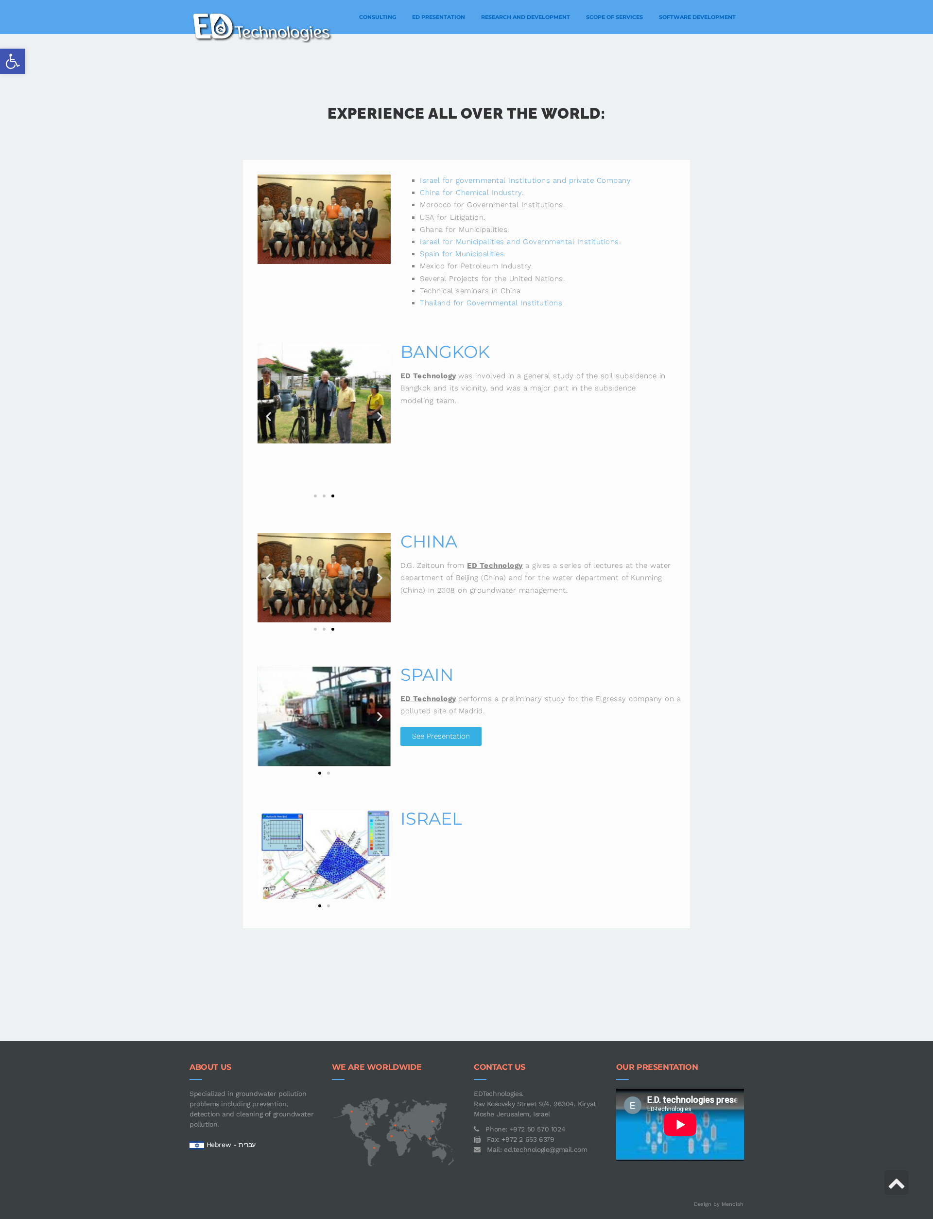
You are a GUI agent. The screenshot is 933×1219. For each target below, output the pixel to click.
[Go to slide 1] (319, 773)
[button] (12, 61)
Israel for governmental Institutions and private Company (525, 180)
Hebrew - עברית (231, 1144)
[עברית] (197, 1144)
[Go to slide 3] (332, 496)
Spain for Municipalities (462, 253)
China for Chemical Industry (471, 192)
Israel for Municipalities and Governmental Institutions (519, 241)
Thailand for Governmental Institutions (491, 303)
